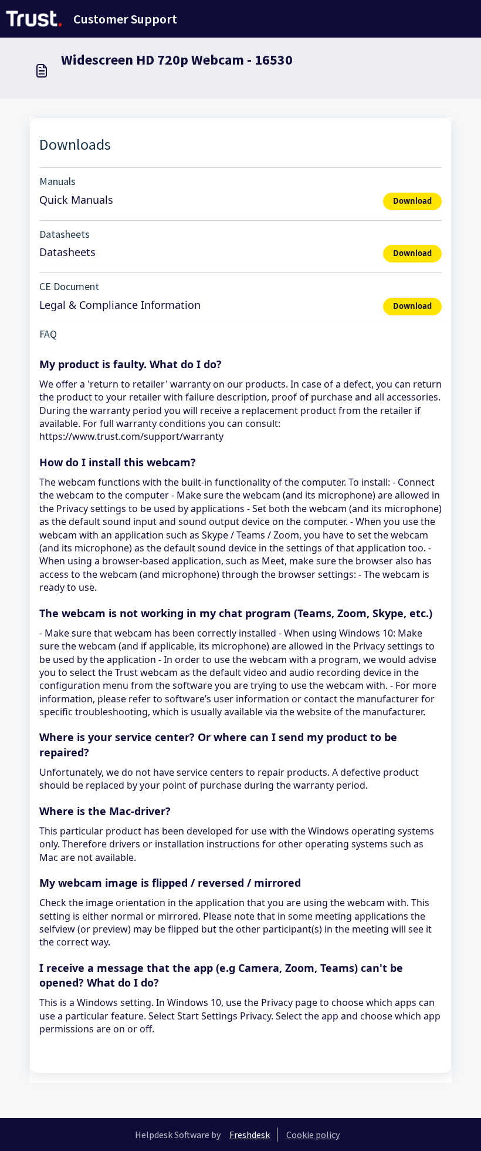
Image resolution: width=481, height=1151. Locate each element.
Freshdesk (249, 1134)
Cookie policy (313, 1134)
